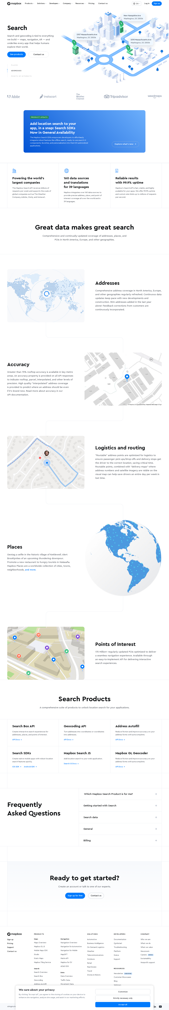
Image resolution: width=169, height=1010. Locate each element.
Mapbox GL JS (39, 946)
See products (16, 54)
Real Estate (91, 967)
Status (116, 955)
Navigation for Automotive (71, 946)
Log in (146, 3)
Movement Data (67, 984)
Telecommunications (95, 955)
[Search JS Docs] (84, 759)
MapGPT (64, 954)
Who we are (145, 939)
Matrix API (64, 958)
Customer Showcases (122, 977)
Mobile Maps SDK (41, 950)
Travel (89, 971)
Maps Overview (40, 943)
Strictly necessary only (123, 998)
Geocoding (38, 980)
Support (10, 947)
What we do (146, 943)
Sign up (157, 3)
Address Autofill (40, 984)
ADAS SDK (65, 966)
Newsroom (145, 951)
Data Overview (67, 976)
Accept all (122, 1005)
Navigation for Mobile (69, 950)
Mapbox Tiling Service (42, 962)
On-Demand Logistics (95, 947)
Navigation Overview (69, 943)
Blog (115, 981)
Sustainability (146, 958)
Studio (36, 954)
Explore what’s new (125, 144)
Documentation (120, 939)
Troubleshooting (120, 947)
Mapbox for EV (66, 962)
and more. (30, 570)
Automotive (92, 939)
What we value (147, 947)
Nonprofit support (148, 962)
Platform (117, 951)
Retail (89, 963)
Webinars (117, 985)
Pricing (10, 943)
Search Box (38, 976)
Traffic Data (65, 980)
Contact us (12, 951)
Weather (90, 951)
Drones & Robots (93, 975)
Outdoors (91, 959)
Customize (122, 992)
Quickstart (118, 943)
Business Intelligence (95, 943)
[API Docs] (33, 732)
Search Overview (40, 972)
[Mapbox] (14, 3)
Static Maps (38, 958)
